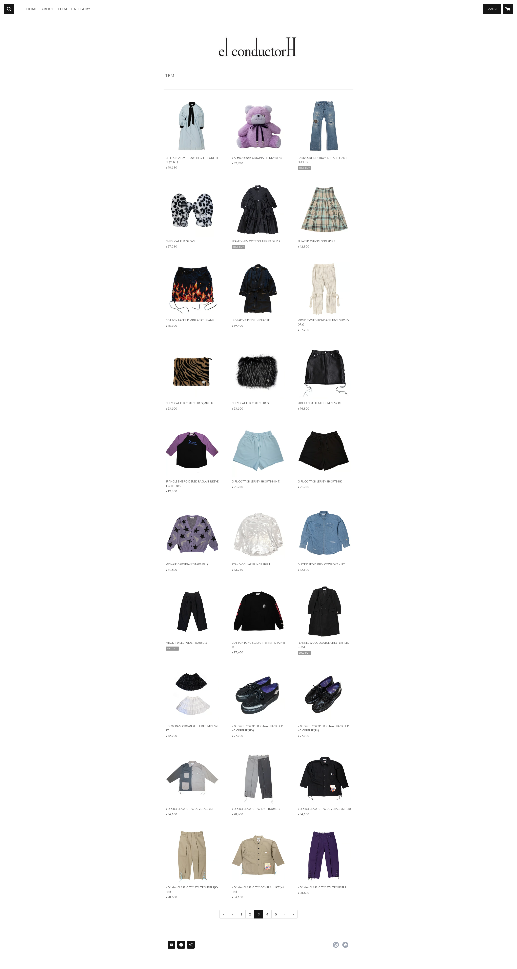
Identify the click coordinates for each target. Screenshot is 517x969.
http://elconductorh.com (345, 945)
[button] (492, 9)
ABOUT (47, 9)
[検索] (9, 9)
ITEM (62, 9)
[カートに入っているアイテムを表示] (508, 9)
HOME (31, 9)
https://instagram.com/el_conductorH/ (336, 945)
